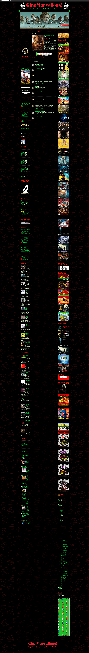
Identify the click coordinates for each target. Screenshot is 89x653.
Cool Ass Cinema (25, 513)
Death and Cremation (49, 35)
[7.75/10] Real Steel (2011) (27, 413)
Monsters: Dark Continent (25, 200)
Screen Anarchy (23, 443)
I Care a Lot (23, 108)
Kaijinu (36, 86)
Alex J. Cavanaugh (38, 63)
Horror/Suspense (52, 58)
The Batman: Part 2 (25, 457)
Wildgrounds (24, 483)
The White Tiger (24, 117)
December (61, 509)
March (61, 520)
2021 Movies (23, 162)
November (61, 510)
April (61, 519)
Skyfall (22, 204)
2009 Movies (23, 148)
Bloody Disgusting (23, 450)
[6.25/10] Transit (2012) (63, 539)
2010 (60, 588)
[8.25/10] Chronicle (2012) (26, 266)
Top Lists (22, 176)
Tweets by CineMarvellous (25, 128)
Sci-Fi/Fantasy (23, 175)
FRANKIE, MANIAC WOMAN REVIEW (27, 462)
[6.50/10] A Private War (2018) (27, 299)
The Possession (23, 205)
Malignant (23, 115)
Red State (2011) (24, 243)
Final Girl (23, 505)
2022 (60, 495)
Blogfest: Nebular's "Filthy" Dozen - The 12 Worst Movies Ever (25, 229)
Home (44, 124)
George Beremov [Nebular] (39, 68)
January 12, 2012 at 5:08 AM (39, 108)
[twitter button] (23, 133)
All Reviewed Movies (47, 58)
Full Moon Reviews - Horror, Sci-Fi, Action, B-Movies (25, 487)
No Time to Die (24, 114)
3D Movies (22, 163)
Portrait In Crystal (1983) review (27, 515)
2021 (60, 496)
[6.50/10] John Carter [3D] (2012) (27, 365)
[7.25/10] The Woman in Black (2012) (27, 373)
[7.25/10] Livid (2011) (63, 543)
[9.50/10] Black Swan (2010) (27, 381)
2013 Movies (23, 153)
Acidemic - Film (24, 520)
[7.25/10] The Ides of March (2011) (63, 565)
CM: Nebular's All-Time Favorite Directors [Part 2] (27, 356)
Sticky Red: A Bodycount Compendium (24, 498)
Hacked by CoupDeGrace (25, 484)
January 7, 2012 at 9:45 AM (39, 65)
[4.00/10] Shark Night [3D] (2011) (27, 275)
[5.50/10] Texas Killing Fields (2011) (63, 549)
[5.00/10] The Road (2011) (64, 575)
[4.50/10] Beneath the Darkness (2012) (63, 529)
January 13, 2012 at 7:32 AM (39, 113)
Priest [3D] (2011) (24, 242)
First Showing (23, 442)
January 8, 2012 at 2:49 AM (39, 83)
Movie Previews (23, 171)
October (61, 511)
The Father (23, 120)
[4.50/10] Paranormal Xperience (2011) (63, 577)
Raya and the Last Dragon (26, 103)
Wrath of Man (24, 121)
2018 (60, 500)
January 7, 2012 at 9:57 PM (39, 77)
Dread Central (23, 451)
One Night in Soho (25, 112)
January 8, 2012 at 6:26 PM (39, 88)
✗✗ (35, 73)
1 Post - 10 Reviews (24, 147)
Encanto (23, 107)
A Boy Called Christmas (25, 116)
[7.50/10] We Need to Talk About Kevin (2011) (27, 389)
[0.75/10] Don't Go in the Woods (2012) (27, 421)
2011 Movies (37, 58)
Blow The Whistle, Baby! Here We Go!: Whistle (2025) (27, 501)
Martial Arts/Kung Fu (24, 169)
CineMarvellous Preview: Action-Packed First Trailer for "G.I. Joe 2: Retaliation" (25, 398)
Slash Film (22, 445)
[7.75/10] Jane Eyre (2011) (27, 316)
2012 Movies (23, 152)
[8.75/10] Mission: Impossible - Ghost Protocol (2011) (63, 527)
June (61, 516)
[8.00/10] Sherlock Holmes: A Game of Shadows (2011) (63, 541)
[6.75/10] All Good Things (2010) (27, 325)
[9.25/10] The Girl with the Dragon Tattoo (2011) (64, 535)
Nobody (23, 111)
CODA (23, 106)
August (61, 514)
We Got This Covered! (24, 444)
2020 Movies (23, 161)
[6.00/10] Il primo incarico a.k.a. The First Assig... (64, 561)
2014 (60, 505)
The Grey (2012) (24, 258)
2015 (60, 504)
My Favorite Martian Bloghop (27, 334)
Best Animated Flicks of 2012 (25, 212)
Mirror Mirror (23, 209)
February (61, 521)
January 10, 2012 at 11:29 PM (39, 101)
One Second (24, 113)
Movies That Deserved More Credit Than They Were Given (25, 251)
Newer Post (34, 124)
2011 (60, 587)
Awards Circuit (23, 446)
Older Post (54, 124)
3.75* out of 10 (41, 58)
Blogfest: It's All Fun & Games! (27, 290)
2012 (60, 508)
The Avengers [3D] (24, 208)
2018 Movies (23, 159)
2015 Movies (23, 155)
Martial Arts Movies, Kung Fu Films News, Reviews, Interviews (25, 456)
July (60, 515)
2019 (60, 499)
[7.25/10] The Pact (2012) (27, 430)
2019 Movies (23, 160)
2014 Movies (23, 154)
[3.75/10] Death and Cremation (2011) (63, 555)
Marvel (22, 170)
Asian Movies (23, 167)
